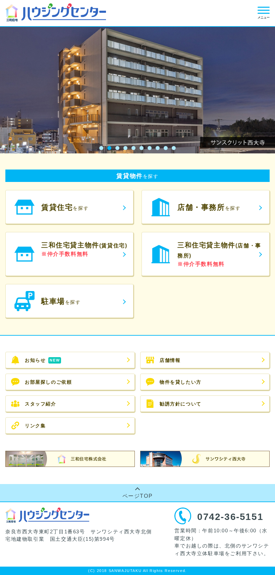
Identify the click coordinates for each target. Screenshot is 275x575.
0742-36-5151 (230, 517)
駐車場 (61, 301)
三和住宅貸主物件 (84, 249)
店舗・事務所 (208, 207)
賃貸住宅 (65, 207)
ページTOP (137, 496)
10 (174, 148)
